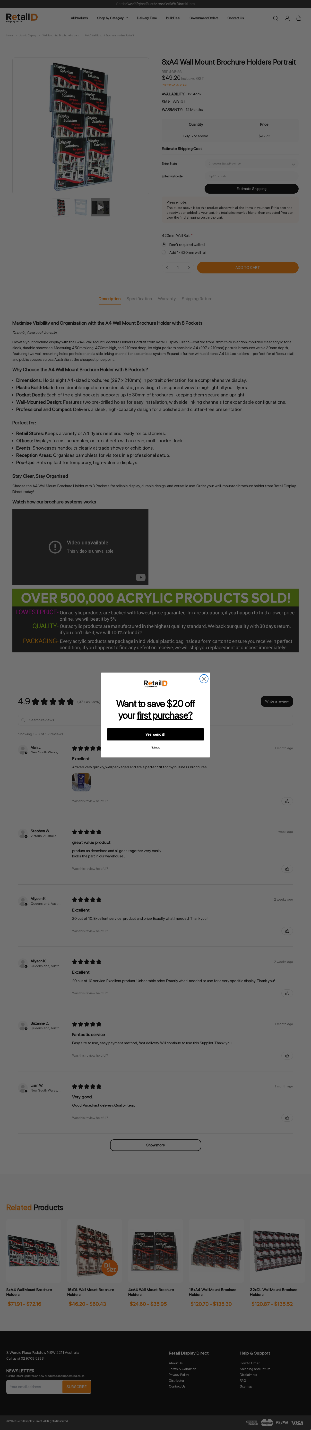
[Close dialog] (204, 678)
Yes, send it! (155, 734)
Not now (155, 747)
